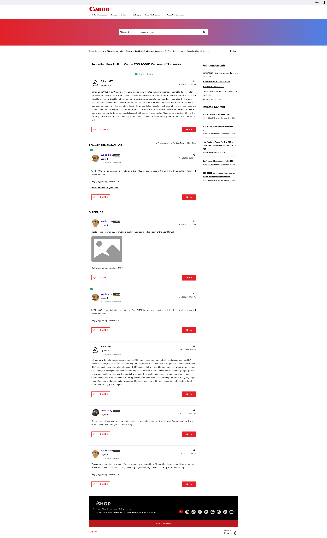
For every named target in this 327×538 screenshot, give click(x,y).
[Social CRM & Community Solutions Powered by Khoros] (230, 532)
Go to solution (146, 74)
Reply (189, 129)
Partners (128, 509)
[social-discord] (231, 512)
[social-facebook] (200, 512)
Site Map (121, 509)
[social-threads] (213, 512)
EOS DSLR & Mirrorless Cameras (148, 51)
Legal (115, 509)
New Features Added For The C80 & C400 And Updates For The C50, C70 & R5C (219, 145)
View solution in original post (104, 187)
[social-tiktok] (193, 512)
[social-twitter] (206, 512)
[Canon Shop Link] (102, 503)
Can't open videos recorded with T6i (218, 161)
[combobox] (173, 32)
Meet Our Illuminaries (98, 15)
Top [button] (95, 531)
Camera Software (211, 153)
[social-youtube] (181, 512)
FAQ (317, 2)
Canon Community (99, 9)
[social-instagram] (187, 512)
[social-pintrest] (219, 512)
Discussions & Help (118, 15)
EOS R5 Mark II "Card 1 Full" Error (217, 114)
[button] (95, 129)
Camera (129, 51)
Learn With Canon (152, 15)
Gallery (136, 15)
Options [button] (233, 51)
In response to (112, 162)
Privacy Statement (107, 509)
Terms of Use (96, 509)
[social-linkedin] (225, 512)
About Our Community (176, 15)
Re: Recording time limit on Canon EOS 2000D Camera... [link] (187, 51)
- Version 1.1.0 (216, 81)
